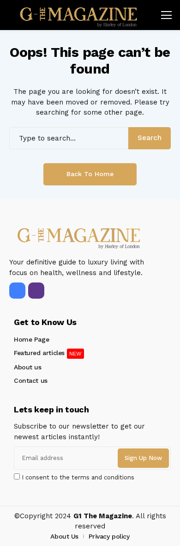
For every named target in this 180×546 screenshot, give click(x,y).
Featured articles (39, 352)
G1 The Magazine (102, 516)
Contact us (31, 380)
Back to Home (90, 174)
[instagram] (36, 290)
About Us (64, 536)
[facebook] (17, 290)
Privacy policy (109, 536)
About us (28, 367)
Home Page (31, 339)
